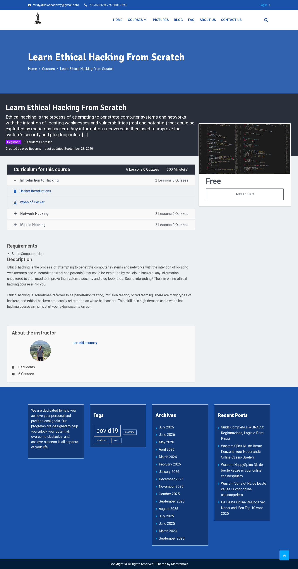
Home (118, 20)
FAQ (191, 20)
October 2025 (169, 494)
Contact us (231, 20)
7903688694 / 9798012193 (108, 5)
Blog (178, 20)
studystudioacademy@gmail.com (56, 5)
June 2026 (167, 435)
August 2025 (168, 509)
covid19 (107, 430)
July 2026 (166, 427)
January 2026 (169, 472)
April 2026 (167, 449)
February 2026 (170, 464)
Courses (135, 20)
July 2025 (166, 516)
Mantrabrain (179, 564)
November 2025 (171, 486)
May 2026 (166, 442)
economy (129, 432)
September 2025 (172, 501)
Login (263, 5)
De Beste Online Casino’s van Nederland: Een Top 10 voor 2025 (243, 508)
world (116, 440)
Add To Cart (245, 194)
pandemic (101, 440)
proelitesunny (31, 149)
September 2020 (172, 538)
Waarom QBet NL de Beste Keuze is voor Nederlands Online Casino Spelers (241, 451)
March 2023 (168, 531)
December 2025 (171, 479)
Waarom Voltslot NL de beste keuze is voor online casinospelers (243, 489)
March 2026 (168, 457)
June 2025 (167, 523)
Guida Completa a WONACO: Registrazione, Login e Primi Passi (242, 433)
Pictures (161, 20)
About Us (208, 20)
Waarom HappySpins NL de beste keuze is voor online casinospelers (242, 470)
